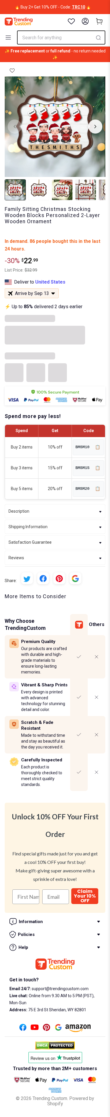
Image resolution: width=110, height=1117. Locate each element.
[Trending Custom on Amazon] (78, 1029)
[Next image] (95, 127)
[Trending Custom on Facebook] (23, 1029)
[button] (12, 70)
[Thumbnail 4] (85, 189)
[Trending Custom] (19, 21)
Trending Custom (50, 1098)
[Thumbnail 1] (15, 189)
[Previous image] (15, 127)
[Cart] (99, 21)
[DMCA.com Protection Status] (55, 1045)
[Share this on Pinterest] (59, 578)
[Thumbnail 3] (62, 189)
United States (50, 282)
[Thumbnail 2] (38, 189)
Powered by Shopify (70, 1101)
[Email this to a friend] (75, 578)
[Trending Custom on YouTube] (34, 1029)
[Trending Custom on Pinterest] (46, 1029)
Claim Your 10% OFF (85, 896)
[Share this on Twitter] (27, 578)
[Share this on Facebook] (43, 578)
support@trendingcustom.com (60, 988)
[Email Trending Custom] (58, 1029)
